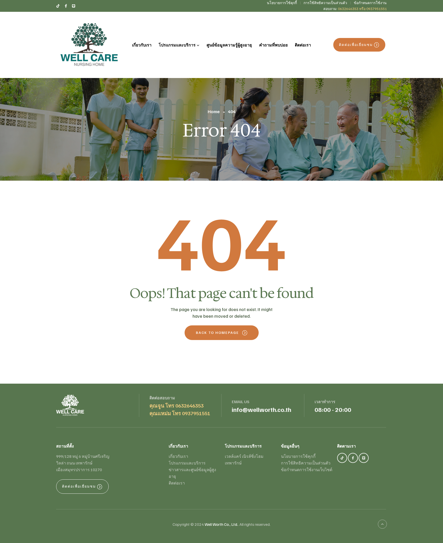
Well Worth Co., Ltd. (221, 524)
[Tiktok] (342, 458)
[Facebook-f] (353, 458)
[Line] (364, 458)
